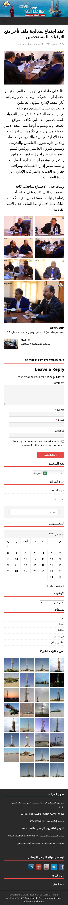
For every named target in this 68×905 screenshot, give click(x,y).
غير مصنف (58, 636)
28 (16, 571)
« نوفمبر (59, 585)
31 (51, 577)
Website (59, 430)
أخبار (61, 618)
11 (43, 559)
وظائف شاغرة (56, 642)
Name (60, 410)
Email (60, 420)
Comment (58, 382)
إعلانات (60, 624)
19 (34, 565)
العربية (38, 473)
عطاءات (60, 630)
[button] (5, 20)
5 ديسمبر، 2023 (53, 44)
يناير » (50, 585)
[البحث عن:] (34, 512)
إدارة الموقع (58, 490)
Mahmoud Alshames (29, 44)
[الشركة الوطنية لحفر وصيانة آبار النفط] (34, 15)
